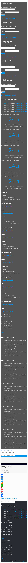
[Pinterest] (14, 488)
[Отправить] (14, 495)
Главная (6, 470)
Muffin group (23, 561)
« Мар (2, 332)
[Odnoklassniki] (14, 483)
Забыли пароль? (11, 18)
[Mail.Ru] (14, 493)
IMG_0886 (6, 472)
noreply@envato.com (8, 206)
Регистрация (4, 18)
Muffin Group (7, 103)
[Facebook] (14, 475)
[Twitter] (14, 480)
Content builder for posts (21, 103)
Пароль (2, 12)
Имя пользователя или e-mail (8, 7)
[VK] (14, 478)
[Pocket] (14, 490)
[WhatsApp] (14, 485)
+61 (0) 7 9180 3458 (8, 213)
